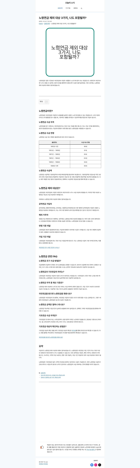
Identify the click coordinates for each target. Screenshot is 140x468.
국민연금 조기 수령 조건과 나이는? (49, 247)
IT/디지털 (68, 8)
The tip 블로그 (90, 449)
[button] (81, 8)
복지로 (74, 330)
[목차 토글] (45, 101)
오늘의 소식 (70, 3)
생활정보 (75, 8)
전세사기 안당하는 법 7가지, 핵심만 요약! (51, 377)
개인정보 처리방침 (43, 464)
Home (41, 23)
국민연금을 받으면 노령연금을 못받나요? (51, 337)
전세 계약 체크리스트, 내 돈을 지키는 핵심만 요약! (53, 375)
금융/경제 (60, 8)
